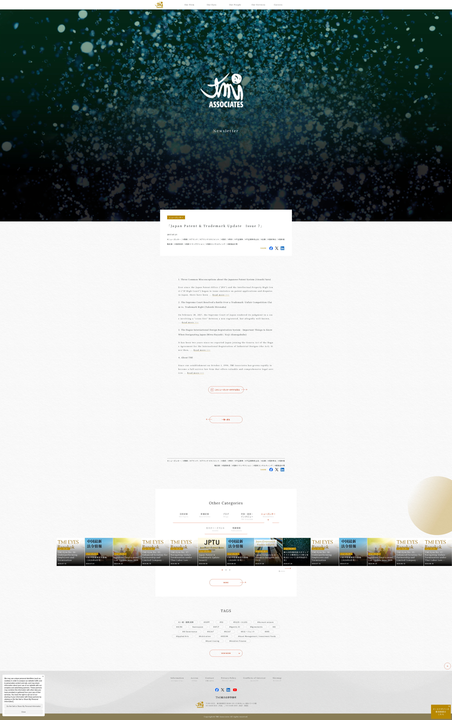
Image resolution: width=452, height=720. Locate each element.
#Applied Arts (182, 636)
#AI (274, 627)
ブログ (226, 515)
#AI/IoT (210, 631)
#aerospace (197, 627)
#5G (221, 622)
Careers (278, 5)
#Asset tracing (212, 641)
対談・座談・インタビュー (247, 516)
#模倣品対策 (232, 244)
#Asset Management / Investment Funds (257, 636)
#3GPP (207, 622)
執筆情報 (236, 529)
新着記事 (204, 515)
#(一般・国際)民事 (186, 622)
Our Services (257, 5)
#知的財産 (179, 244)
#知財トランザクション (194, 244)
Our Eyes (211, 5)
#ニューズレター (174, 239)
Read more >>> (221, 295)
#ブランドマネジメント (209, 239)
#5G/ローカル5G (240, 622)
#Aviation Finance (237, 641)
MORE (226, 582)
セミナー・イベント (215, 529)
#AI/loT (227, 631)
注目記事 (183, 515)
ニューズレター (268, 515)
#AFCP (216, 627)
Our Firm (189, 5)
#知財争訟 (272, 239)
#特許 (230, 239)
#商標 (185, 239)
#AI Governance (189, 631)
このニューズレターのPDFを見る (227, 390)
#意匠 (223, 239)
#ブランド (194, 239)
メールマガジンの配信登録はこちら (441, 712)
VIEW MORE (226, 653)
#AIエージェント (248, 631)
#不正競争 (239, 239)
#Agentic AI (234, 627)
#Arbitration (205, 636)
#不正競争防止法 (252, 239)
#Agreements (256, 627)
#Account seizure (265, 622)
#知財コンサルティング (215, 244)
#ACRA (179, 627)
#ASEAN (224, 636)
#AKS (267, 631)
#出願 (263, 239)
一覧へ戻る (226, 419)
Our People (235, 5)
